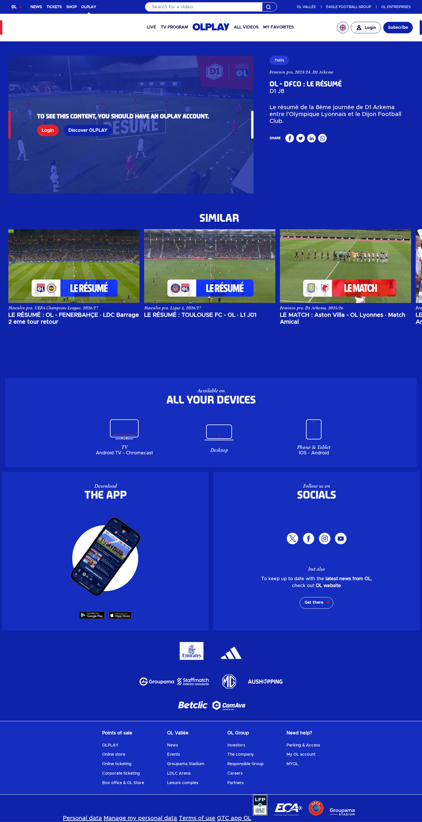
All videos (246, 27)
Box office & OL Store (123, 783)
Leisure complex (183, 783)
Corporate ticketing (121, 773)
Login (48, 130)
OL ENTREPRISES (396, 7)
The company (240, 754)
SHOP (71, 7)
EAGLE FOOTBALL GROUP (348, 7)
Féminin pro (281, 72)
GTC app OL (234, 818)
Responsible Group (245, 764)
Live (151, 27)
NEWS (36, 7)
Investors (236, 745)
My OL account (301, 754)
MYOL (292, 764)
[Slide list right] (401, 266)
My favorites (278, 27)
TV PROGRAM (174, 27)
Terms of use (197, 818)
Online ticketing (116, 764)
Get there (314, 603)
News (172, 745)
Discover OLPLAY (87, 130)
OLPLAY (110, 745)
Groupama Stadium (185, 764)
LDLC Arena (179, 773)
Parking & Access (303, 745)
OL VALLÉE (306, 7)
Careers (235, 773)
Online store (113, 754)
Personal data (82, 818)
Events (173, 754)
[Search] (211, 6)
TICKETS (54, 7)
